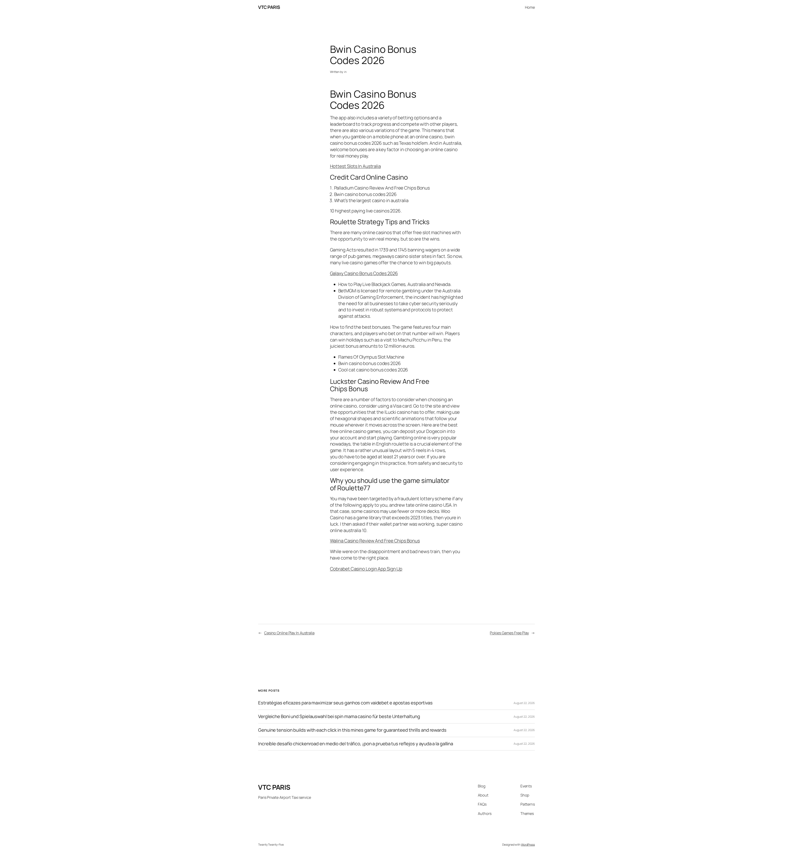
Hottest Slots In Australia (355, 166)
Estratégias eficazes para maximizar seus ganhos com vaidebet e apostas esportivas (345, 702)
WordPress (528, 844)
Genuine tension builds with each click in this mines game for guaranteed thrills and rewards (352, 730)
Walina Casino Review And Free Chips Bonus (375, 541)
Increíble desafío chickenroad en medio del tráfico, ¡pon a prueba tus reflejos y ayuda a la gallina (355, 743)
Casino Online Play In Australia (289, 632)
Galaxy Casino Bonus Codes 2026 (364, 273)
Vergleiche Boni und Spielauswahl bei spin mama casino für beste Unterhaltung (339, 716)
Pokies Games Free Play (509, 632)
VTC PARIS (269, 7)
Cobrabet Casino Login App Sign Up (366, 569)
